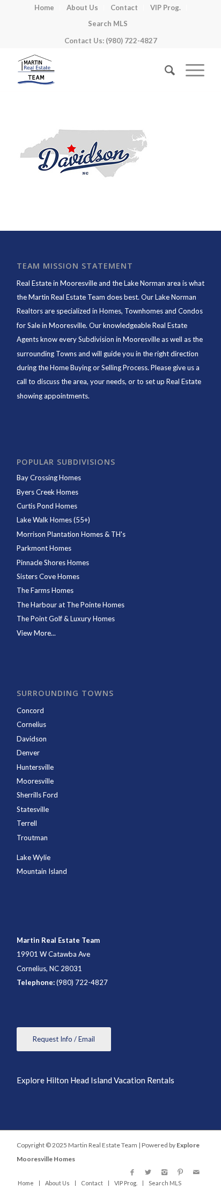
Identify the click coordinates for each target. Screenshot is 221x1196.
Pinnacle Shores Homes (53, 562)
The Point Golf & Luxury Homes (66, 618)
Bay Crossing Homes (49, 477)
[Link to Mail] (196, 1172)
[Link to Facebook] (132, 1172)
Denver (28, 752)
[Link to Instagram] (164, 1172)
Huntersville (35, 767)
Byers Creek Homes (47, 492)
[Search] (164, 70)
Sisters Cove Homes (48, 576)
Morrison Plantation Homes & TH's (71, 534)
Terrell (27, 823)
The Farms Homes (45, 590)
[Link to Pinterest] (180, 1172)
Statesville (33, 809)
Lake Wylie (33, 857)
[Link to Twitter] (148, 1172)
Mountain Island (42, 871)
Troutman (32, 837)
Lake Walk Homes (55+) (53, 519)
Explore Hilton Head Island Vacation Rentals (95, 1080)
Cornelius (31, 724)
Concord (30, 710)
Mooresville (35, 781)
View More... (36, 633)
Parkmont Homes (44, 548)
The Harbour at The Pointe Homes (70, 604)
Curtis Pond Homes (47, 506)
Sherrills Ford (37, 795)
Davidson (32, 738)
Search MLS (108, 23)
